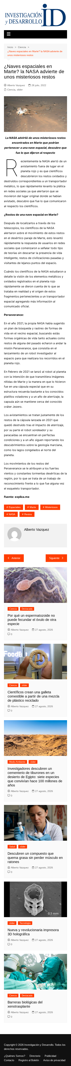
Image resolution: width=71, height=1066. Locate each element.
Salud (12, 846)
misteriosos (51, 507)
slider (20, 89)
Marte (33, 507)
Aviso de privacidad (54, 1060)
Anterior (16, 558)
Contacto (9, 1060)
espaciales (15, 507)
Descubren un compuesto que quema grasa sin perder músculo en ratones (35, 858)
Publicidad (50, 1056)
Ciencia (11, 89)
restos (28, 514)
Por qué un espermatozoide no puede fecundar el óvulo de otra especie (32, 620)
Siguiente (54, 558)
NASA (12, 514)
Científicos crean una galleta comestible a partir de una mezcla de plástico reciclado (33, 696)
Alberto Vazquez (16, 85)
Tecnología (25, 923)
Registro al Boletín (28, 1060)
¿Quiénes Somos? (14, 1056)
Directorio (34, 1056)
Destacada (27, 609)
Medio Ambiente (17, 762)
